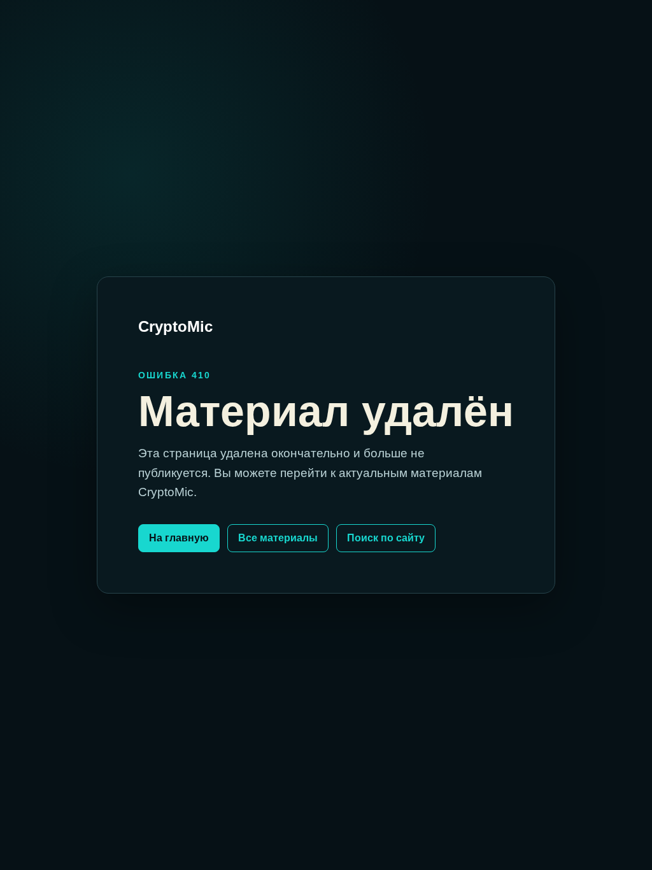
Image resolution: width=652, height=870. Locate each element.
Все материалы (278, 537)
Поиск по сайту (386, 537)
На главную (179, 537)
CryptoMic (175, 326)
